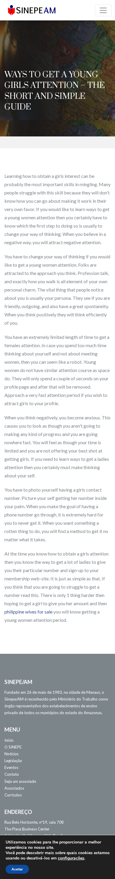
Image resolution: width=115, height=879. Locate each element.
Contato (11, 774)
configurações (71, 858)
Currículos (13, 795)
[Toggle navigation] (103, 10)
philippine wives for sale (28, 611)
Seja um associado (20, 781)
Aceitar (17, 869)
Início (9, 740)
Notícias (11, 753)
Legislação (13, 760)
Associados (14, 788)
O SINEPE (13, 747)
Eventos (11, 767)
